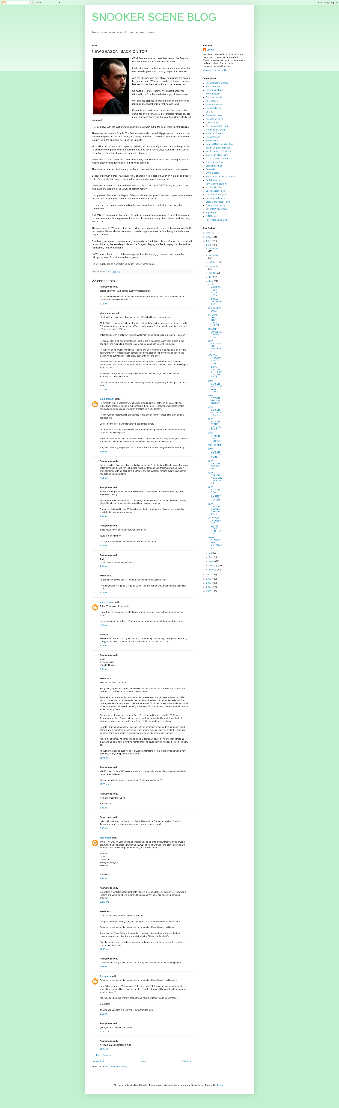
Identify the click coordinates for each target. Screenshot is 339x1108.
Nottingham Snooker (215, 198)
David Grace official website (219, 158)
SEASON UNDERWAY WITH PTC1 (215, 359)
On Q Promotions (214, 180)
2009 (209, 579)
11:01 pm (104, 758)
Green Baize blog (214, 166)
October (213, 262)
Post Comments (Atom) (116, 1066)
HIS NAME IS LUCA (214, 309)
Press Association (214, 104)
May (211, 553)
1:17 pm (104, 304)
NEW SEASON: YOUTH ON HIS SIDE (215, 411)
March (212, 561)
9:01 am (104, 878)
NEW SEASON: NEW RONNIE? (214, 437)
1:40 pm (104, 389)
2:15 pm (104, 1014)
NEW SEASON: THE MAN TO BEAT (214, 399)
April (211, 557)
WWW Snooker (213, 94)
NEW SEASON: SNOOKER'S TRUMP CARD (215, 509)
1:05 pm (104, 966)
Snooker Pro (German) (216, 209)
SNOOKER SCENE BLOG (154, 17)
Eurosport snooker (214, 97)
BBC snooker (212, 101)
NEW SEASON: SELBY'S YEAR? (214, 453)
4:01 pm (104, 516)
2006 (209, 591)
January (213, 569)
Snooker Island (213, 137)
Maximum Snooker (215, 133)
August (212, 273)
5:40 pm (104, 625)
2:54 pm (104, 451)
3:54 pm (104, 478)
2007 (209, 587)
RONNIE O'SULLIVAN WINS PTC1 (215, 333)
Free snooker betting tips (217, 205)
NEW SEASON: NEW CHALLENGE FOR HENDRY (214, 493)
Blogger (221, 1085)
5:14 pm (104, 592)
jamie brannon (107, 399)
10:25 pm (104, 1031)
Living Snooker (213, 173)
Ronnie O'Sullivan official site (220, 144)
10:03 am (104, 902)
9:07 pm (104, 669)
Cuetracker (211, 169)
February (213, 565)
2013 (209, 237)
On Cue (209, 112)
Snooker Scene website (217, 83)
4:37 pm (104, 545)
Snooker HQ (212, 140)
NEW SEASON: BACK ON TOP (214, 465)
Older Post (187, 1061)
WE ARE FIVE (215, 445)
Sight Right (211, 212)
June (211, 281)
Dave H (210, 50)
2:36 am (104, 828)
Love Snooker (212, 122)
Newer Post (98, 1061)
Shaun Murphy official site (218, 148)
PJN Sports (211, 216)
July (211, 277)
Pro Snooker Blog (214, 90)
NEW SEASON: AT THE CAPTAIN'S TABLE (215, 424)
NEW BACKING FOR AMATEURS (214, 346)
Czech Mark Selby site (216, 194)
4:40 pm (104, 566)
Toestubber (105, 838)
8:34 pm (104, 645)
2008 (209, 583)
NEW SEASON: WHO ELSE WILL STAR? (215, 386)
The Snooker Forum (215, 130)
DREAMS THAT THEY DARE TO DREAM (214, 320)
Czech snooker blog (215, 191)
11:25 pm (104, 1049)
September (214, 266)
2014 (209, 233)
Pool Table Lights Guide (217, 220)
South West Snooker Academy (220, 176)
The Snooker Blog (214, 162)
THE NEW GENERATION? (215, 301)
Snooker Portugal (214, 115)
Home (143, 1061)
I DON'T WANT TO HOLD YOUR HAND (214, 289)
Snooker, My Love (214, 119)
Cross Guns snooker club (218, 202)
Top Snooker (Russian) (217, 126)
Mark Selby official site (216, 155)
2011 (209, 245)
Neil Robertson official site (218, 151)
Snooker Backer (213, 108)
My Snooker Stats (214, 187)
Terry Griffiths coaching (217, 184)
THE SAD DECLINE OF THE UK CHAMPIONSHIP (215, 372)
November (214, 255)
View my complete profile (215, 70)
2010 (209, 574)
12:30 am (104, 784)
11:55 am (104, 949)
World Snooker (213, 86)
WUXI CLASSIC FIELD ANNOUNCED (215, 542)
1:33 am (104, 808)
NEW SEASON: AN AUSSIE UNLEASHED (215, 478)
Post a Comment (104, 1055)
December (214, 248)
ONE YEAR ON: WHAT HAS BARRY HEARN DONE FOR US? (215, 526)
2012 (209, 241)
